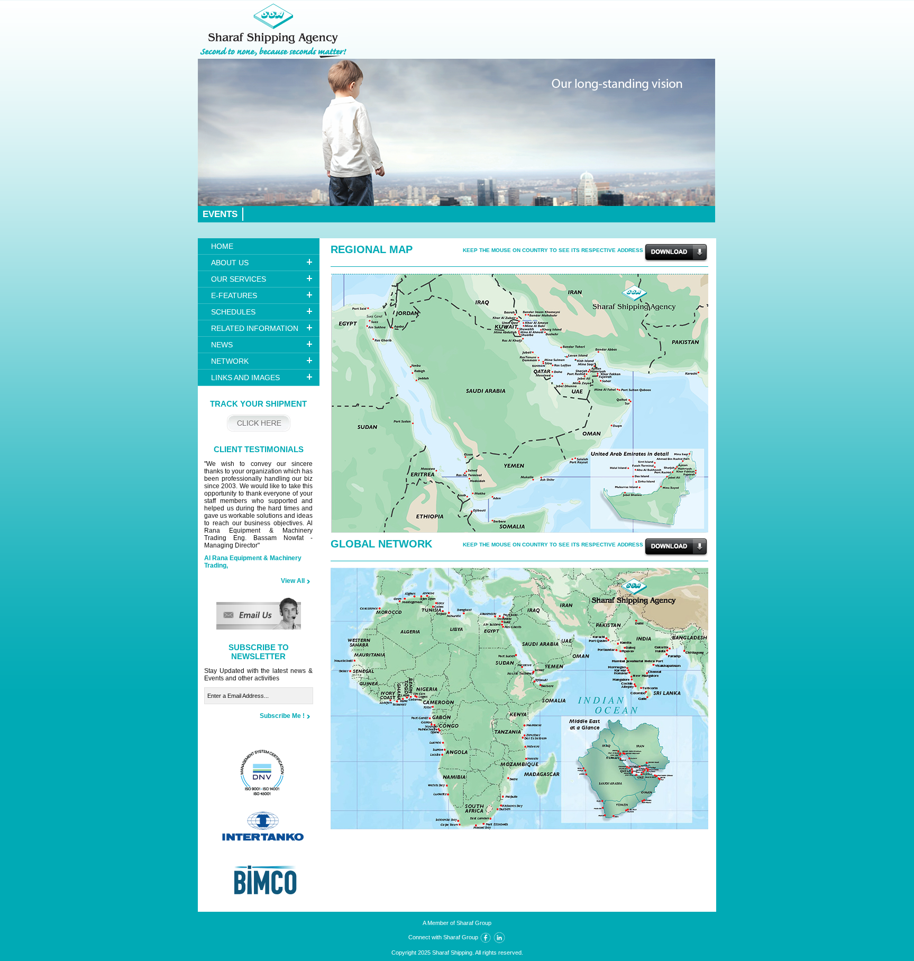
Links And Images (245, 377)
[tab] (258, 263)
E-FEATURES (234, 295)
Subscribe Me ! (282, 716)
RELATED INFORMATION (254, 328)
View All (293, 581)
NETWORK (230, 361)
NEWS (222, 344)
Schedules (233, 312)
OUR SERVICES (238, 279)
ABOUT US (230, 262)
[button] (258, 627)
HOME (222, 246)
